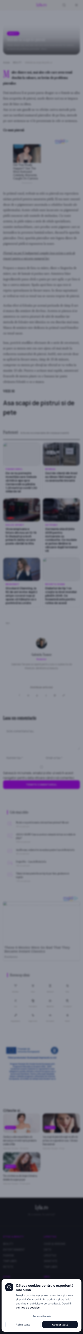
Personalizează (42, 1316)
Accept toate (60, 1324)
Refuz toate (23, 1324)
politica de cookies (28, 1307)
